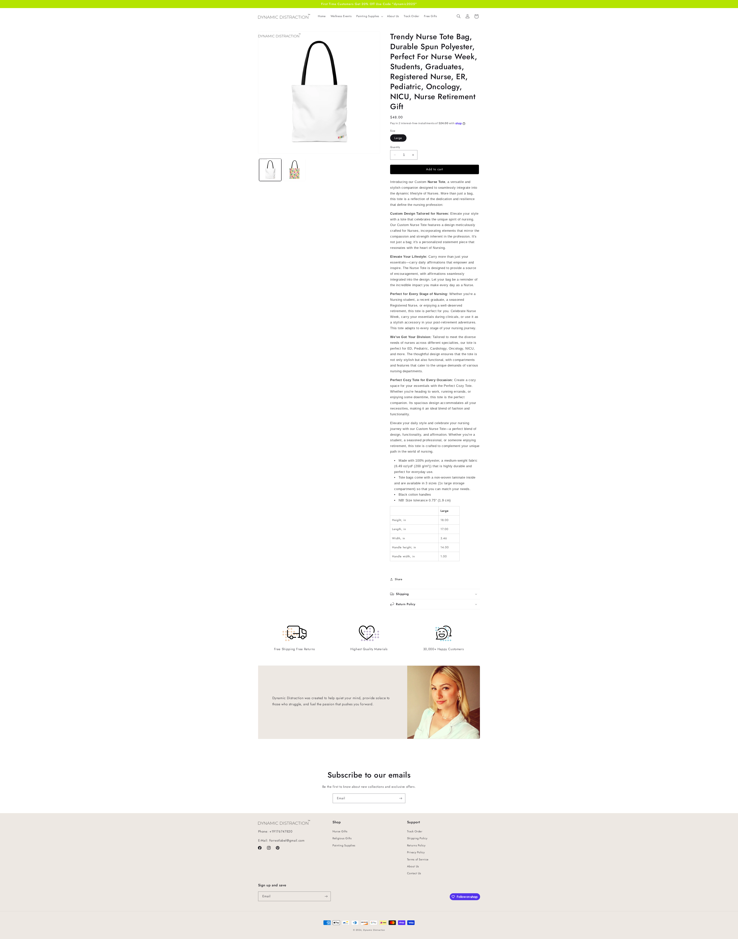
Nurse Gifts (339, 831)
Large (398, 138)
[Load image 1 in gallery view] (270, 170)
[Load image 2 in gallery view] (294, 170)
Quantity (395, 147)
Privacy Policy (416, 852)
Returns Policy (416, 845)
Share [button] (398, 579)
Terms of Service (418, 859)
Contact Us (414, 873)
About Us (413, 866)
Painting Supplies (343, 845)
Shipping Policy (417, 838)
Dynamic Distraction (374, 930)
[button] (369, 16)
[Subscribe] (400, 798)
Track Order (414, 831)
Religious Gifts (342, 838)
